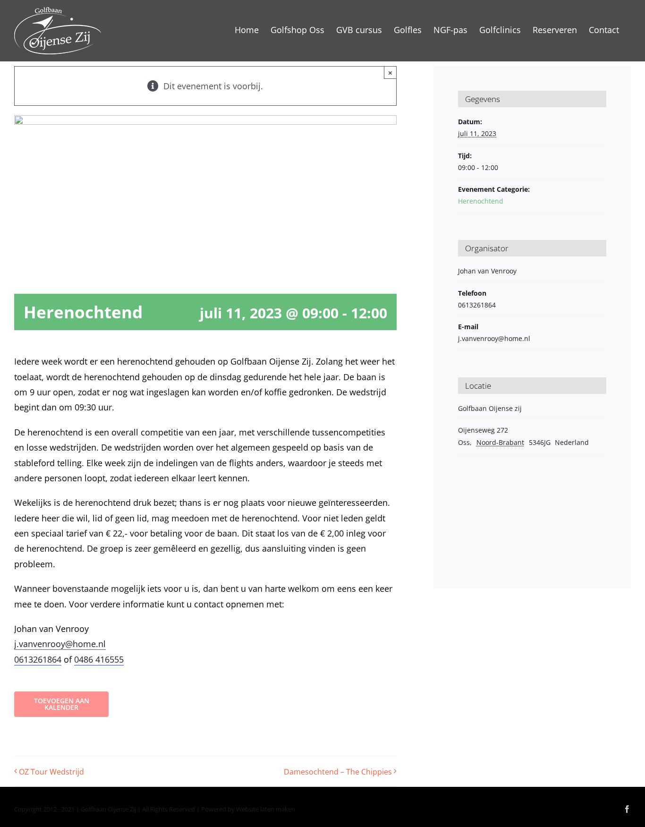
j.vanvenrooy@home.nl (60, 643)
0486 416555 (99, 659)
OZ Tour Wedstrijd (51, 772)
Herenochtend (480, 200)
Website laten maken (265, 809)
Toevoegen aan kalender (61, 704)
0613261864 (37, 659)
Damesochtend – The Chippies (338, 772)
